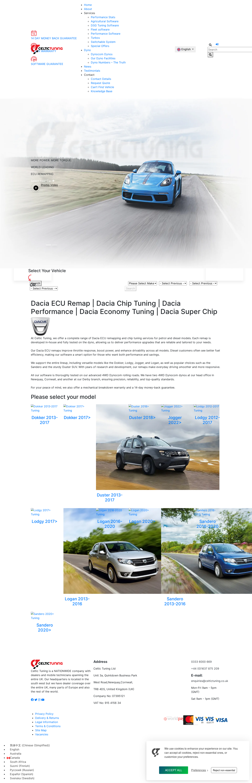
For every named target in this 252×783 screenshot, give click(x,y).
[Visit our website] (156, 750)
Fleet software (100, 29)
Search (35, 283)
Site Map (41, 730)
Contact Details (101, 79)
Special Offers (100, 46)
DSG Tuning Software (105, 25)
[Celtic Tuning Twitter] (35, 699)
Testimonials (92, 70)
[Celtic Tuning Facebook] (32, 699)
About (88, 9)
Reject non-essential (224, 770)
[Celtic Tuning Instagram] (39, 699)
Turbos (95, 37)
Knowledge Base (101, 91)
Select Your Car (41, 181)
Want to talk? (166, 671)
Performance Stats (103, 17)
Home (88, 5)
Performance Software (105, 33)
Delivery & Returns (47, 718)
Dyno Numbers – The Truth (108, 62)
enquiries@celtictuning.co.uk (209, 681)
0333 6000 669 (201, 661)
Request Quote (100, 83)
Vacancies (41, 734)
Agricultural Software (104, 21)
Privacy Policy (44, 713)
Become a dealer (167, 664)
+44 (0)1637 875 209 (205, 668)
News (87, 66)
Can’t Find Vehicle (102, 87)
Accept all (173, 770)
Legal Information (46, 722)
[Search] (210, 54)
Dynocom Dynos (101, 54)
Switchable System (103, 42)
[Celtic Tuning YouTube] (42, 699)
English (186, 49)
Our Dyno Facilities (103, 58)
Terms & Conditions (48, 726)
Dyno (87, 50)
